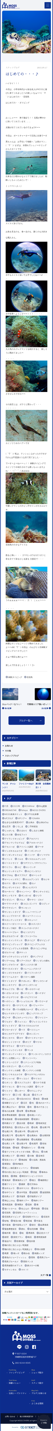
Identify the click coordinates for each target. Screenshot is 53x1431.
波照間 (35, 1192)
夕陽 (42, 1147)
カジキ (47, 879)
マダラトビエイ (26, 1046)
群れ (23, 1229)
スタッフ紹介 (11, 928)
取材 (32, 1123)
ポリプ (28, 1042)
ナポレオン (26, 981)
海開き (20, 1204)
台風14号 (21, 1131)
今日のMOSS (25, 1099)
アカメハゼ (10, 847)
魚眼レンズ (39, 1253)
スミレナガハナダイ (30, 928)
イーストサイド (12, 863)
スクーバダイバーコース (15, 924)
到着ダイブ (10, 1123)
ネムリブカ (10, 989)
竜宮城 (29, 1221)
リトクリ (9, 1090)
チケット (23, 952)
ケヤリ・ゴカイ (37, 899)
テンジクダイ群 (30, 964)
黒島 (33, 1257)
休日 (38, 1099)
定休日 (41, 1155)
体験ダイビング (15, 677)
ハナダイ (42, 993)
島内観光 (19, 1164)
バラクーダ (43, 1001)
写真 (23, 1107)
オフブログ (22, 875)
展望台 (8, 1164)
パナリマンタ (21, 1005)
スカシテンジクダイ (13, 920)
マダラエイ (10, 1046)
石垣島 (30, 677)
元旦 (25, 1103)
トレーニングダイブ (32, 969)
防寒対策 (20, 1241)
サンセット (26, 908)
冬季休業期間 (11, 1115)
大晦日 (22, 1155)
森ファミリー (11, 1184)
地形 (17, 1147)
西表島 (31, 1233)
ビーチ (8, 1017)
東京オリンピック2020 (32, 1176)
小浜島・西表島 (39, 1160)
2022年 (16, 806)
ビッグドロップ (36, 1013)
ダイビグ (31, 940)
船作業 (8, 1233)
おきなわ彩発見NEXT (14, 822)
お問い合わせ (10, 1416)
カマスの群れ (21, 883)
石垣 (46, 1208)
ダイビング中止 (40, 948)
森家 (23, 1184)
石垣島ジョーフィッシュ (26, 1212)
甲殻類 (37, 1208)
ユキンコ (9, 1082)
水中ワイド (10, 1192)
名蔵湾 (35, 1143)
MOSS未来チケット (13, 814)
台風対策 (46, 1135)
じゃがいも (10, 830)
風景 (7, 1253)
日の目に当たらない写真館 (16, 1172)
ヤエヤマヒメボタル (36, 1074)
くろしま (19, 826)
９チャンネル (11, 1269)
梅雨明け (44, 1180)
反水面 (22, 1123)
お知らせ (9, 745)
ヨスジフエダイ (24, 1082)
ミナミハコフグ (12, 1062)
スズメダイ (36, 924)
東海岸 (8, 1180)
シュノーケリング (33, 912)
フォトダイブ (11, 1025)
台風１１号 (10, 1143)
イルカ (20, 859)
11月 (6, 806)
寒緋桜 (24, 1160)
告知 (44, 1143)
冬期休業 (9, 1119)
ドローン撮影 (29, 977)
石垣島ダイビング (12, 1216)
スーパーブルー (12, 932)
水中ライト (39, 1188)
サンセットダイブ (12, 912)
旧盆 (35, 1172)
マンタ (30, 1050)
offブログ (9, 818)
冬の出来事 (10, 1111)
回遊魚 (8, 1147)
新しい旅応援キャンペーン (16, 1168)
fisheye (24, 810)
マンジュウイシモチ (13, 1050)
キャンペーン (25, 891)
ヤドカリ (38, 1078)
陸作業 (32, 1241)
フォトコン (22, 1021)
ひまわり (23, 830)
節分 (34, 1225)
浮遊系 (22, 1196)
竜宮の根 (17, 1221)
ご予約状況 (33, 826)
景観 (15, 1176)
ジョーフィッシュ (33, 916)
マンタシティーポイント (15, 1054)
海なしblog (10, 1200)
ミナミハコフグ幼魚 (32, 1062)
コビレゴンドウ (30, 903)
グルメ (22, 899)
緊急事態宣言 (11, 1229)
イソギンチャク (34, 851)
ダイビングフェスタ (36, 944)
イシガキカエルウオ (13, 851)
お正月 (8, 826)
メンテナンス (27, 1066)
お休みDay (44, 822)
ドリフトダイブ (34, 972)
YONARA (36, 818)
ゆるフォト (22, 834)
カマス (8, 883)
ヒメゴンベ (43, 1009)
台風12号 (9, 1131)
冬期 (23, 1115)
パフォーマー (38, 1005)
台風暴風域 (24, 1139)
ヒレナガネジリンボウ (14, 1013)
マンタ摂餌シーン (12, 1058)
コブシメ (46, 903)
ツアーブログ (25, 960)
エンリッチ (31, 867)
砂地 (7, 1221)
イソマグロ (45, 855)
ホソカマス (10, 1038)
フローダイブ (11, 1030)
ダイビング (45, 940)
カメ (34, 883)
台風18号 (34, 1131)
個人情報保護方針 (26, 1416)
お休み (31, 822)
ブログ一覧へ (26, 720)
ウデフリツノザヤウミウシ (35, 863)
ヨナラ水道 (41, 1082)
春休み (45, 1172)
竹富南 (8, 1225)
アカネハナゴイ (36, 842)
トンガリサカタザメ (13, 972)
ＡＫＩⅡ (24, 1269)
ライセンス (10, 1086)
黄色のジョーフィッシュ (15, 1257)
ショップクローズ (12, 916)
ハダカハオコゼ (12, 993)
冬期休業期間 (23, 1119)
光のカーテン (44, 1103)
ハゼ (21, 989)
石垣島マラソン (32, 1216)
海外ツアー (24, 1200)
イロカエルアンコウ (37, 859)
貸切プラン (18, 1237)
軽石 (30, 1237)
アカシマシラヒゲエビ (14, 842)
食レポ (16, 1253)
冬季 (21, 1111)
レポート (21, 1090)
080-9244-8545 (22, 1363)
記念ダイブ (44, 1233)
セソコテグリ (29, 932)
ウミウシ (9, 867)
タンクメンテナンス (13, 940)
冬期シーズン (36, 1115)
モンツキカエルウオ (13, 1074)
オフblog (9, 875)
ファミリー (43, 1017)
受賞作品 (9, 1127)
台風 (36, 1127)
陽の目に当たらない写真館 (16, 1245)
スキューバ (32, 920)
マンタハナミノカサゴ (41, 1054)
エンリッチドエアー (13, 871)
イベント (9, 859)
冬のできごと (42, 1107)
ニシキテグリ (11, 985)
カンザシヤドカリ (12, 887)
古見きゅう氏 (23, 1127)
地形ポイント (30, 1147)
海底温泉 (9, 1204)
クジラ (39, 895)
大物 (32, 1155)
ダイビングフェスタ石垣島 (16, 948)
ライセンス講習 (26, 1086)
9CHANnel (29, 806)
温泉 (30, 1204)
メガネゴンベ (11, 1066)
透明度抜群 (41, 1237)
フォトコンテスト (40, 1021)
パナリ (8, 1005)
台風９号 (23, 1143)
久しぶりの (10, 1099)
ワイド (8, 1094)
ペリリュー (35, 1030)
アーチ (41, 847)
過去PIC (8, 1241)
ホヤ (21, 1038)
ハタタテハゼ (34, 989)
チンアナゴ (38, 956)
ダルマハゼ (10, 952)
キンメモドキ (11, 895)
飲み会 (27, 1253)
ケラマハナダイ (12, 903)
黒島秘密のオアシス (13, 1265)
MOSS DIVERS (39, 810)
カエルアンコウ (32, 879)
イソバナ (31, 855)
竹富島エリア (21, 1225)
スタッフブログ (12, 755)
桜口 (34, 1180)
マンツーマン (31, 1058)
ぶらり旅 (9, 834)
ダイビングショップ (13, 944)
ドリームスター (12, 977)
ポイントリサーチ (12, 1042)
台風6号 (21, 1135)
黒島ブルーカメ (12, 1261)
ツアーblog (10, 960)
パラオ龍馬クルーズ (24, 1009)
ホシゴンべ (34, 1033)
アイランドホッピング (14, 838)
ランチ (41, 1086)
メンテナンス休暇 (12, 1070)
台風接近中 (10, 1139)
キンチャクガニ (43, 891)
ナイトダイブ (11, 981)
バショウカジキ (26, 1001)
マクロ (39, 1042)
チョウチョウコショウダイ (16, 956)
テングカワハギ (12, 964)
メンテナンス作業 (33, 1070)
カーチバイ (10, 891)
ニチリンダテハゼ (29, 985)
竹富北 (39, 1221)
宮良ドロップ (11, 1160)
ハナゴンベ (28, 993)
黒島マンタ (28, 1261)
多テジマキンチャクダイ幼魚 (17, 1151)
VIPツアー (22, 818)
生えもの (25, 1208)
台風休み (34, 1135)
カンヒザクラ (31, 887)
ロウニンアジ (36, 1090)
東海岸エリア (21, 1180)
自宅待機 (34, 1229)
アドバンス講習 (26, 847)
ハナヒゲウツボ (12, 997)
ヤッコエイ (24, 1078)
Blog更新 (43, 806)
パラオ (8, 1009)
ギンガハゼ (26, 895)
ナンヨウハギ (42, 981)
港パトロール (11, 1208)
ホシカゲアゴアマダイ (14, 1033)
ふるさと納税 (38, 830)
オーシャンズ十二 (12, 879)
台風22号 (9, 1135)
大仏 (37, 1151)
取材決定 (42, 1123)
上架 (28, 1094)
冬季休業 (32, 1111)
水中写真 (23, 1192)
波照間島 (46, 1192)
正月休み (34, 1184)
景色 (7, 1176)
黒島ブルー (45, 1257)
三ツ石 (18, 1094)
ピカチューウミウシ (24, 1017)
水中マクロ (24, 1188)
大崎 (46, 1151)
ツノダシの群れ (43, 960)
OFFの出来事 (33, 814)
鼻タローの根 (33, 1265)
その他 (8, 750)
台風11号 (46, 1127)
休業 (46, 1099)
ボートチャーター (36, 1038)
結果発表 (44, 1225)
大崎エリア (10, 1155)
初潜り (37, 1119)
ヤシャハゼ (10, 1078)
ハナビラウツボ (30, 997)
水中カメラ (10, 1188)
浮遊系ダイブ (36, 1196)
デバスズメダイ (12, 969)
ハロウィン (10, 1001)
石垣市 (47, 1216)
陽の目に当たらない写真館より (18, 1249)
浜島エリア (10, 1196)
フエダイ (9, 1021)
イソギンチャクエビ (13, 855)
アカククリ (34, 838)
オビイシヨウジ (34, 871)
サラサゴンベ (11, 908)
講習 (7, 1237)
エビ (19, 867)
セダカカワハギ (12, 936)
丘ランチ (38, 1094)
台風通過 (38, 1139)
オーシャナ (37, 875)
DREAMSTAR (10, 810)
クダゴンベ (10, 899)
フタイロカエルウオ (30, 1025)
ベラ (23, 1030)
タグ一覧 (44, 1275)
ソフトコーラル (30, 936)
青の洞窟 (41, 1249)
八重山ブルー (11, 1107)
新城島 (36, 1168)
